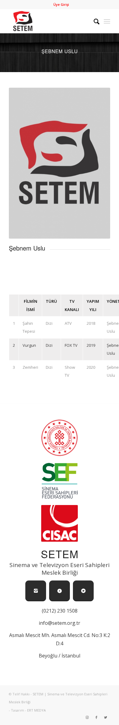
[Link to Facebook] (96, 717)
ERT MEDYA (36, 710)
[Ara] (93, 21)
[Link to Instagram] (87, 717)
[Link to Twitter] (105, 717)
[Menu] (107, 21)
